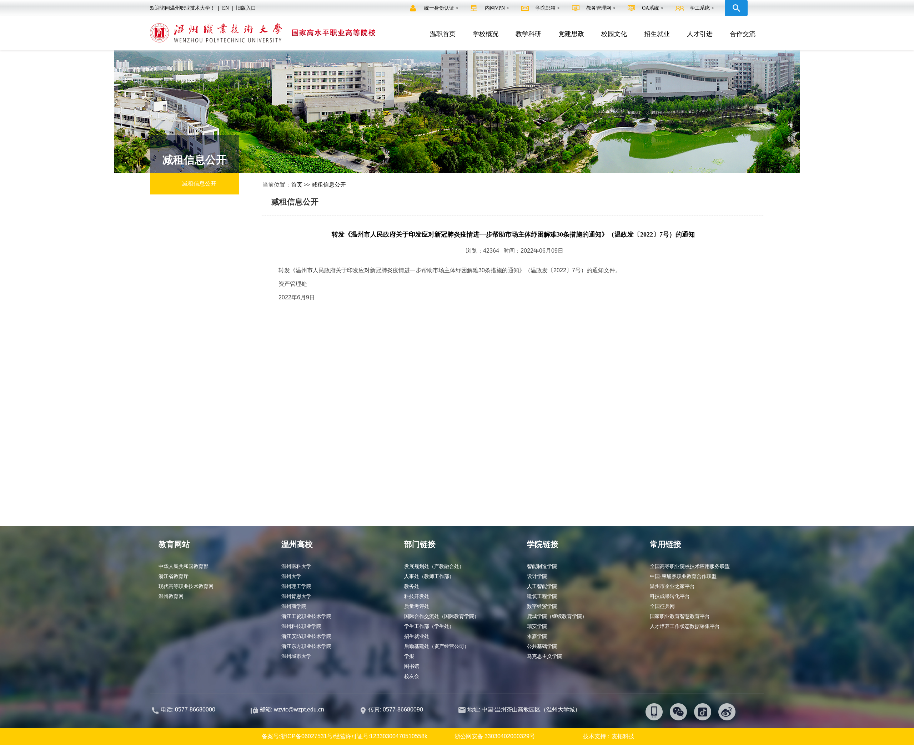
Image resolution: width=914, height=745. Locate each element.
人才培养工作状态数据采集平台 (685, 626)
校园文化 (614, 33)
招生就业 (657, 33)
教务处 (411, 586)
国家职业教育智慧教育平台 (680, 616)
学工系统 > (702, 8)
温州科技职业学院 (301, 626)
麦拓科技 (623, 736)
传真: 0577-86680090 (396, 709)
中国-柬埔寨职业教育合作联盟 (683, 576)
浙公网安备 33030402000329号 (495, 736)
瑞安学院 (537, 626)
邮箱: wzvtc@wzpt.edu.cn (292, 709)
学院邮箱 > (548, 8)
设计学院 (537, 576)
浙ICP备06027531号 (306, 736)
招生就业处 (416, 636)
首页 (296, 185)
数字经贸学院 (542, 606)
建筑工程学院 (542, 596)
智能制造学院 (542, 566)
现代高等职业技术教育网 (186, 586)
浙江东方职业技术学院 (306, 646)
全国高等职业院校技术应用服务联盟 (690, 566)
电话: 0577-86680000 (188, 709)
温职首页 (443, 33)
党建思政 (571, 33)
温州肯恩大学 (296, 596)
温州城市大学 (296, 656)
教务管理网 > (601, 8)
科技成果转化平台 (670, 596)
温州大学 (291, 576)
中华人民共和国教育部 (184, 566)
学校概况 (485, 33)
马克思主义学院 (544, 656)
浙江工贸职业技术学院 (306, 616)
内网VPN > (498, 8)
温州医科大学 (296, 566)
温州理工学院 (296, 586)
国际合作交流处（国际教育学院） (441, 616)
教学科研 (528, 33)
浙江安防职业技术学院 (306, 636)
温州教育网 (171, 596)
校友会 (411, 676)
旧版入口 (246, 8)
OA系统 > (652, 8)
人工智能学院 (542, 586)
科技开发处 (416, 596)
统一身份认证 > (442, 8)
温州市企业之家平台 (672, 586)
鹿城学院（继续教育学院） (557, 616)
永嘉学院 (537, 636)
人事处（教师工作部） (429, 576)
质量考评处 (416, 606)
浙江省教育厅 (174, 576)
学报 (409, 656)
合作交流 (742, 33)
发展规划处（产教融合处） (434, 566)
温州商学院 (293, 606)
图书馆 (411, 666)
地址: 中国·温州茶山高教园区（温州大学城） (524, 709)
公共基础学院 (542, 646)
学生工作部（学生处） (429, 626)
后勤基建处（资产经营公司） (436, 646)
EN (225, 8)
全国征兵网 (662, 606)
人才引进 (700, 33)
